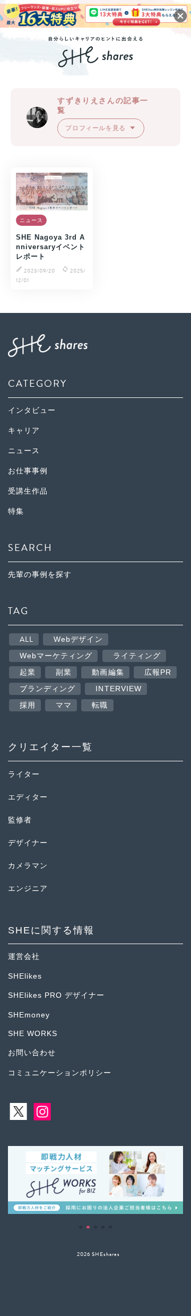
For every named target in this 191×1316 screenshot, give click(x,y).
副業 (64, 672)
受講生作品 (28, 491)
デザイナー (28, 843)
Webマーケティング (56, 656)
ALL (26, 639)
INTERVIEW (119, 689)
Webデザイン (78, 639)
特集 (16, 511)
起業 (28, 672)
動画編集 (108, 672)
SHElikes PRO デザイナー (56, 995)
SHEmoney (29, 1015)
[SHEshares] (95, 63)
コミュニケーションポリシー (59, 1073)
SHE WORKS (32, 1034)
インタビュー (32, 410)
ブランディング (48, 689)
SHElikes (25, 976)
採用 (28, 705)
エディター (28, 797)
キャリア (24, 431)
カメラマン (28, 866)
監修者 (20, 820)
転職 (100, 705)
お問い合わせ (32, 1053)
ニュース (24, 451)
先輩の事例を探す (40, 575)
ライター (24, 774)
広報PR (157, 672)
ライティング (137, 656)
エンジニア (28, 889)
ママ (64, 705)
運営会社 (24, 957)
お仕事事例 (28, 471)
